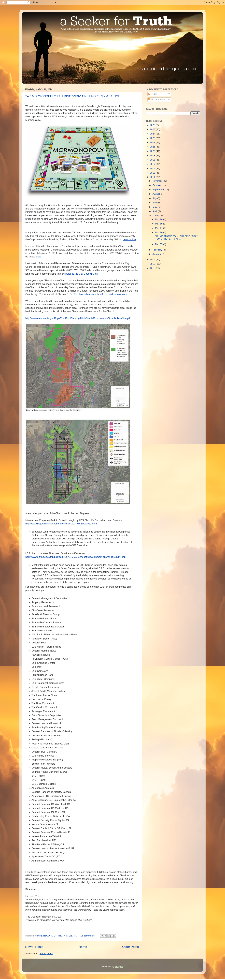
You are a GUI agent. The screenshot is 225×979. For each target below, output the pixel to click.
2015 (153, 173)
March (156, 215)
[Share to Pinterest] (114, 936)
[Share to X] (108, 936)
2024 (153, 134)
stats (38, 256)
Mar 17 (159, 228)
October (157, 185)
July (155, 198)
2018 (153, 160)
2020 (153, 151)
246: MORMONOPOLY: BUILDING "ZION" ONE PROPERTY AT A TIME (72, 96)
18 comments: (88, 935)
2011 (152, 268)
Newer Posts (34, 947)
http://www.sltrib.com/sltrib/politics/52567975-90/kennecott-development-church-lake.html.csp (75, 557)
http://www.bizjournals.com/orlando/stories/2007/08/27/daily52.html (61, 523)
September (159, 189)
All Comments (157, 99)
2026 (153, 125)
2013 (153, 259)
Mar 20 (159, 219)
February (158, 250)
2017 (153, 164)
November (158, 181)
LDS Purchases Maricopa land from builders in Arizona (98, 294)
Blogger (119, 966)
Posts (153, 94)
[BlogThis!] (105, 936)
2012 (153, 264)
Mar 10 (159, 232)
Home (83, 947)
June (155, 202)
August (156, 194)
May (155, 207)
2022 (153, 142)
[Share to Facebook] (111, 936)
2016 (153, 168)
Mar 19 (159, 223)
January (157, 254)
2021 (153, 147)
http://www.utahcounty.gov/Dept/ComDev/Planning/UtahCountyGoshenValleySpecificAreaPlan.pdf (77, 318)
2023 (153, 138)
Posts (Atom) (46, 953)
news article (129, 239)
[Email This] (101, 936)
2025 (153, 129)
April (155, 211)
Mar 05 (159, 244)
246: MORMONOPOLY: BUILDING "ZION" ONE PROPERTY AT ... (176, 237)
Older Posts (130, 947)
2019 (153, 155)
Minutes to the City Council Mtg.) (80, 273)
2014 (153, 177)
